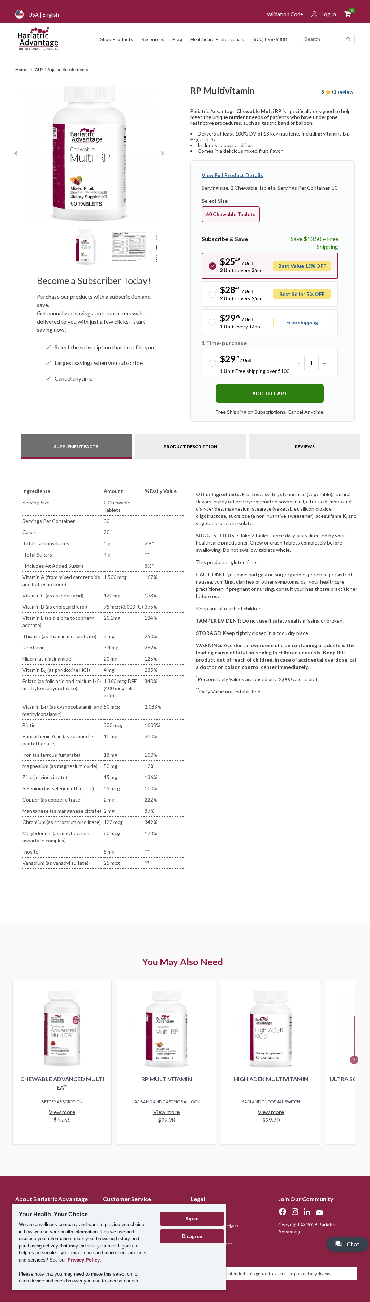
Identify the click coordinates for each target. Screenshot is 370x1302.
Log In (329, 14)
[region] (119, 1246)
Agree (192, 1218)
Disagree (192, 1236)
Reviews (305, 446)
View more (62, 1112)
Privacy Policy (84, 1260)
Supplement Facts (76, 446)
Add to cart (270, 393)
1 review (343, 92)
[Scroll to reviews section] (328, 92)
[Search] (348, 39)
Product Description (190, 446)
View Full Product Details (232, 175)
